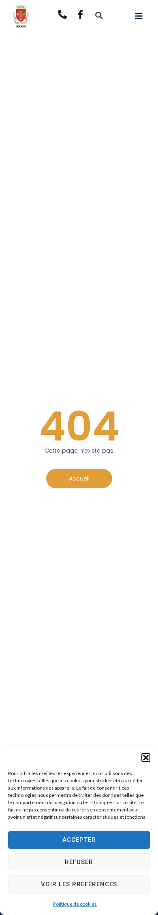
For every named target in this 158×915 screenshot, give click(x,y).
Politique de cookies (75, 904)
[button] (146, 758)
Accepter (79, 839)
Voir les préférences (79, 884)
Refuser (79, 862)
